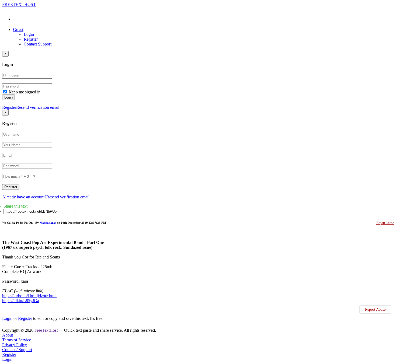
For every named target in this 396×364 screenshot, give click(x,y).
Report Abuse (385, 223)
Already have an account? (24, 197)
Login (29, 34)
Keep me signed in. (25, 92)
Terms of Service (16, 340)
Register (31, 39)
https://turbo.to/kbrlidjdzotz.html (29, 295)
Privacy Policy (14, 344)
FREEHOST (19, 4)
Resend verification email (37, 107)
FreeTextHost (46, 330)
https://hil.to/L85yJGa (20, 300)
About (7, 335)
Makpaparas (48, 222)
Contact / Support (17, 349)
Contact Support (37, 44)
